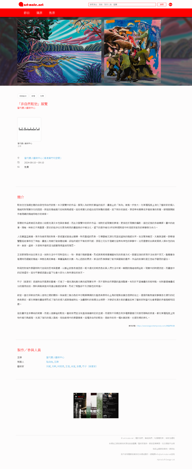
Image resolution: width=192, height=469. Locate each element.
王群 (56, 361)
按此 (173, 448)
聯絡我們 (148, 438)
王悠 (67, 366)
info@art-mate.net (163, 454)
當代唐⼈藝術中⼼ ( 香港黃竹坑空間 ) (42, 158)
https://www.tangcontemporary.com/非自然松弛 (156, 326)
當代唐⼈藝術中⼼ (25, 143)
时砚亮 (60, 366)
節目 (27, 12)
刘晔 (54, 366)
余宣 (73, 366)
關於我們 (139, 438)
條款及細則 (170, 438)
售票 (52, 12)
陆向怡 (49, 361)
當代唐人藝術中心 (26, 107)
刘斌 (48, 366)
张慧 (79, 366)
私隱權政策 (158, 438)
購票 (39, 12)
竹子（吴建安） (90, 366)
